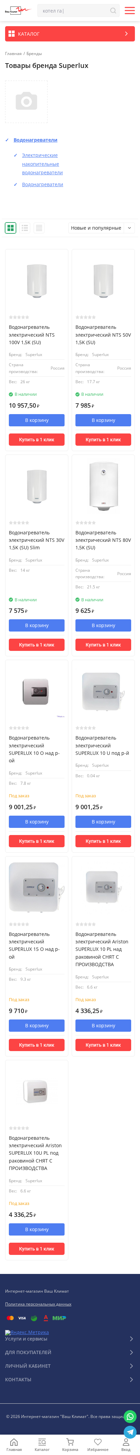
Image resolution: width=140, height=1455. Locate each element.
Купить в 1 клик (36, 439)
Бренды (34, 54)
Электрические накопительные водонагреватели (42, 163)
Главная (13, 54)
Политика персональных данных (38, 1304)
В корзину (37, 420)
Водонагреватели (35, 140)
